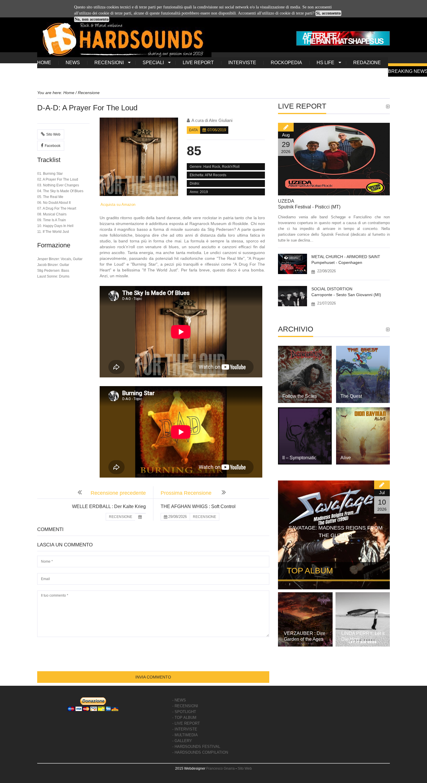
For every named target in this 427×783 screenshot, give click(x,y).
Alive (345, 457)
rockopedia (286, 62)
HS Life (325, 62)
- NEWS (179, 700)
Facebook (52, 146)
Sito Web (53, 134)
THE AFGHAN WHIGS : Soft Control (198, 506)
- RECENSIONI (185, 706)
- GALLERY (182, 741)
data (193, 130)
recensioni (109, 62)
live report (198, 62)
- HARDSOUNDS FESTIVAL (196, 746)
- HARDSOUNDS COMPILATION (200, 752)
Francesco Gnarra (220, 768)
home (44, 62)
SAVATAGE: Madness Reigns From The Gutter (335, 531)
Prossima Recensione (187, 493)
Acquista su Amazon (117, 204)
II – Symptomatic (299, 457)
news (73, 62)
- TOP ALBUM (184, 717)
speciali (153, 62)
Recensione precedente (118, 493)
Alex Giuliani (220, 120)
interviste (242, 62)
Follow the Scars (299, 396)
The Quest (351, 396)
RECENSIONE (120, 517)
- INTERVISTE (184, 729)
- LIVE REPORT (186, 723)
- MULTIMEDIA (185, 735)
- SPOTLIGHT (184, 712)
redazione (367, 62)
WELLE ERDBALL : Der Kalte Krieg (109, 506)
